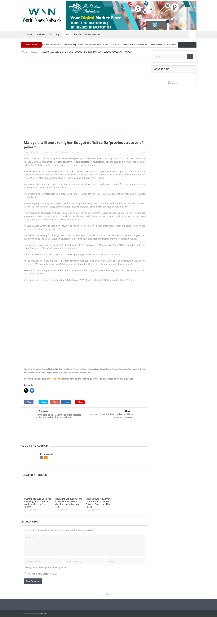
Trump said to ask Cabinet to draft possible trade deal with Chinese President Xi (58, 416)
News (67, 34)
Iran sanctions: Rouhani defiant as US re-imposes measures (111, 415)
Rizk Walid (37, 152)
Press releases (92, 34)
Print (135, 152)
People (77, 34)
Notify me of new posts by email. (41, 574)
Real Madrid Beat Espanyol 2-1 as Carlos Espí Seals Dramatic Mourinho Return (59, 44)
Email (143, 152)
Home (29, 34)
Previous (43, 411)
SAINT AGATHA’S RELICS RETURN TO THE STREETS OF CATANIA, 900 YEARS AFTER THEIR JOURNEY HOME (156, 44)
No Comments (77, 152)
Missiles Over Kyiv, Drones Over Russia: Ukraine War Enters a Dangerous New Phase (99, 502)
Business (40, 34)
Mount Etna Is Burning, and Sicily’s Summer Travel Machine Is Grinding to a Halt (69, 502)
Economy (54, 34)
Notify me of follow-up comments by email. (46, 567)
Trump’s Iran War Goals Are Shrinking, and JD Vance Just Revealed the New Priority (37, 502)
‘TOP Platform (53, 378)
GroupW (42, 613)
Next (127, 411)
